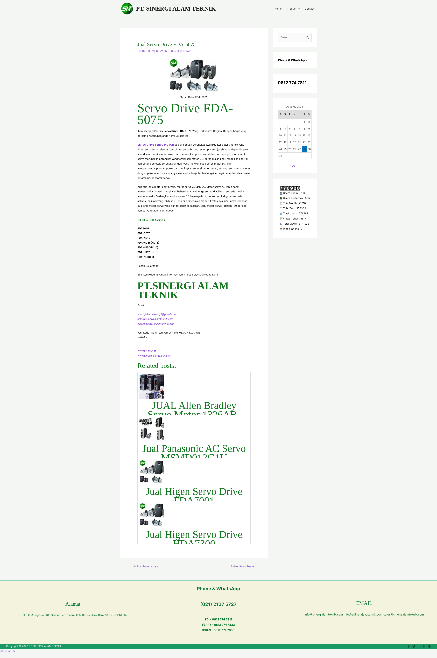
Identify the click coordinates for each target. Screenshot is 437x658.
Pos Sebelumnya (145, 566)
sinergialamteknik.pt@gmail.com (157, 314)
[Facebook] (408, 646)
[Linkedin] (419, 646)
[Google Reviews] (429, 646)
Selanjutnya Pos (243, 566)
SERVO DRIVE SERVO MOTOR (157, 51)
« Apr (293, 165)
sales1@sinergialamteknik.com (155, 323)
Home (278, 8)
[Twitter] (413, 646)
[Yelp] (424, 646)
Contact (309, 8)
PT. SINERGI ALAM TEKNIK (176, 8)
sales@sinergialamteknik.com (155, 319)
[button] (298, 9)
